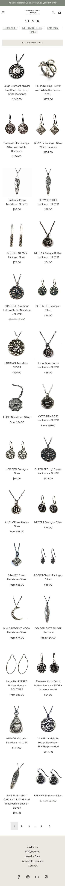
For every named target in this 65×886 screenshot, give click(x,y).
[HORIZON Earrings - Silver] (16, 451)
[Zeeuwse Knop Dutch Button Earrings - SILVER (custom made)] (48, 663)
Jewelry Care (32, 856)
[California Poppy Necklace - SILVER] (16, 182)
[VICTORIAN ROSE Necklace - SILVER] (48, 398)
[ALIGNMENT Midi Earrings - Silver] (16, 235)
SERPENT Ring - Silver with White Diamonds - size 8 (48, 89)
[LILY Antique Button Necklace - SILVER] (48, 345)
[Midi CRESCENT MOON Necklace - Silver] (16, 610)
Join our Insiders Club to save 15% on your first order (32, 3)
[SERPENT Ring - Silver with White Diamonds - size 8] (48, 68)
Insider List (32, 846)
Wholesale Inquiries (32, 861)
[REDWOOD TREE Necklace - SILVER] (48, 182)
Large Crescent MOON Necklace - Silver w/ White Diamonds (17, 89)
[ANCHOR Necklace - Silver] (16, 504)
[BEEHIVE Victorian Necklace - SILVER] (16, 720)
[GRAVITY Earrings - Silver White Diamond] (48, 125)
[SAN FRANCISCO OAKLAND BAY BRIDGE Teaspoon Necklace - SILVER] (16, 777)
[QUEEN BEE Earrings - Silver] (48, 288)
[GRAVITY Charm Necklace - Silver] (16, 557)
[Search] (53, 12)
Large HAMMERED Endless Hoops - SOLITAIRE (16, 685)
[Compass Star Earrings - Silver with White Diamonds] (16, 125)
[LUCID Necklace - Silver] (16, 399)
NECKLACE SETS (32, 27)
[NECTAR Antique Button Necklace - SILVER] (48, 235)
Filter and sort (32, 42)
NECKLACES (10, 27)
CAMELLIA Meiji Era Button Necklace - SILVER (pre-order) (48, 742)
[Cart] (59, 12)
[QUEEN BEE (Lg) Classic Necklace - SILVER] (48, 451)
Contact (32, 865)
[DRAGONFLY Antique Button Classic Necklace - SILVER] (16, 288)
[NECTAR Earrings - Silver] (48, 504)
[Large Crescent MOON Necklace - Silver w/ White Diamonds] (16, 68)
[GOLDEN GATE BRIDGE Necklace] (48, 610)
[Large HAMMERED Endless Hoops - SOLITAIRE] (16, 663)
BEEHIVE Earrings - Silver (48, 795)
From (17, 422)
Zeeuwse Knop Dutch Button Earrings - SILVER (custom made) (48, 685)
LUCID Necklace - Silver (16, 417)
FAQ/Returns (32, 851)
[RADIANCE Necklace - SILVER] (16, 345)
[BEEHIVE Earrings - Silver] (48, 777)
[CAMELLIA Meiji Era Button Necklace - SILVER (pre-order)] (48, 720)
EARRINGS (53, 27)
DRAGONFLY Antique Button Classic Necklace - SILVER (17, 310)
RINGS (33, 31)
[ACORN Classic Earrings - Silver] (48, 557)
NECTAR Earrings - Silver (48, 522)
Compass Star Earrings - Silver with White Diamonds (16, 147)
